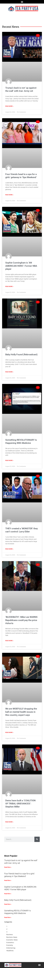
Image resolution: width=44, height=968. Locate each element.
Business (9, 934)
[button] (22, 2)
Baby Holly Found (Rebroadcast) (21, 354)
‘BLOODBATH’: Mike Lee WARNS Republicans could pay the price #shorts (21, 620)
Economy (9, 945)
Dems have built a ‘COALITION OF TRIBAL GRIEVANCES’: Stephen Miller (20, 803)
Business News (11, 937)
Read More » (9, 106)
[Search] (37, 839)
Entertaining (10, 948)
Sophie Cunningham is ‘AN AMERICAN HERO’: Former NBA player (21, 265)
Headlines (10, 951)
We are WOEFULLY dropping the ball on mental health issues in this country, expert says (21, 711)
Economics (10, 942)
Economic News (12, 940)
